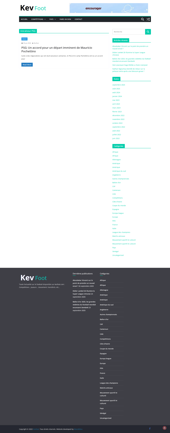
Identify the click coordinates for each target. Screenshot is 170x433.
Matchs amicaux (118, 236)
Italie (114, 228)
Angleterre (116, 175)
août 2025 (116, 89)
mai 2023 (115, 100)
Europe (115, 217)
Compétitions (37, 19)
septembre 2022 (118, 127)
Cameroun (116, 190)
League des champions (121, 232)
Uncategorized (118, 255)
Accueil (24, 19)
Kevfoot (36, 43)
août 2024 (116, 92)
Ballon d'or (116, 182)
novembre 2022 (118, 119)
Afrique (115, 152)
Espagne (115, 209)
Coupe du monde (119, 205)
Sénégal (115, 251)
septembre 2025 (118, 85)
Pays (51, 19)
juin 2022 (116, 138)
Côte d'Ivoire (117, 202)
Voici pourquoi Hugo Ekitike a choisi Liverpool (129, 65)
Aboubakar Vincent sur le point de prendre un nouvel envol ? (84, 283)
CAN (114, 194)
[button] (44, 19)
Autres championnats (120, 179)
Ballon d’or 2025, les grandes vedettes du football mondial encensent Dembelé (84, 305)
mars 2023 (116, 108)
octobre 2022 (117, 123)
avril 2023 (116, 104)
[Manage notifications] (164, 428)
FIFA (114, 221)
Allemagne (116, 159)
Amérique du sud (119, 171)
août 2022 (116, 131)
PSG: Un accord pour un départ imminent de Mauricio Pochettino (56, 49)
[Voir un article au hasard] (148, 19)
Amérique (116, 163)
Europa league (118, 213)
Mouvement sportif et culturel (124, 240)
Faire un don (65, 19)
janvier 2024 (117, 96)
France (24, 39)
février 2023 (117, 111)
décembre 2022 (118, 115)
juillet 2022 (116, 134)
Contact (78, 19)
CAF (113, 186)
